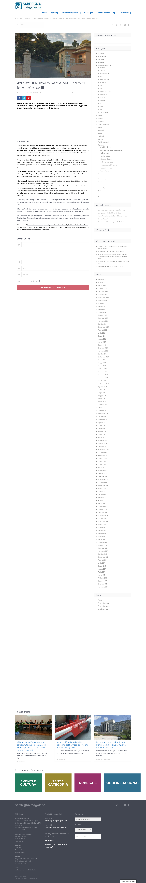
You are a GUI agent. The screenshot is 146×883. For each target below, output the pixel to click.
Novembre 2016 (103, 587)
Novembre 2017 (103, 551)
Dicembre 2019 (102, 476)
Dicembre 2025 (103, 291)
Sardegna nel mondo (106, 162)
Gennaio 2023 (102, 372)
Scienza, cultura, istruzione (108, 165)
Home (44, 13)
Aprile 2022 (101, 399)
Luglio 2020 (102, 461)
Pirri (101, 85)
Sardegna (88, 13)
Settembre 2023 (103, 357)
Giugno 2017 (102, 566)
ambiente (101, 62)
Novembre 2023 (103, 351)
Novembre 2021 (103, 414)
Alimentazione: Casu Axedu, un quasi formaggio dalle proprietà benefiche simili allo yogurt (112, 256)
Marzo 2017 (101, 575)
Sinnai (101, 106)
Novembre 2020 (103, 449)
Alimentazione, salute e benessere (52, 93)
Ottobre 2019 (102, 482)
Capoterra (103, 70)
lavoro (100, 133)
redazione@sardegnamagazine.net (56, 821)
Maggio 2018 (102, 533)
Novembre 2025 (103, 294)
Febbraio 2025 (102, 312)
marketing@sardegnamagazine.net (56, 827)
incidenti (101, 130)
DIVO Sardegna (104, 153)
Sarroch (102, 97)
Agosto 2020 (102, 458)
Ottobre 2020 (102, 452)
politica (100, 139)
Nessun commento (79, 93)
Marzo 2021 (101, 438)
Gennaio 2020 (102, 473)
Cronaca (100, 118)
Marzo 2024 (102, 342)
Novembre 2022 (103, 378)
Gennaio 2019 (102, 509)
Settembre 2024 (103, 327)
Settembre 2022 (103, 384)
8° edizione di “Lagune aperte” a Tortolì (111, 222)
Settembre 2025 (103, 297)
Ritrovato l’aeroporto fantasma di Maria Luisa (113, 262)
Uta (101, 109)
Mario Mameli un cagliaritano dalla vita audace (112, 216)
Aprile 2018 (101, 536)
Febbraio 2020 (102, 470)
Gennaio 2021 (102, 443)
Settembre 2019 (103, 485)
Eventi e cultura (103, 13)
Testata (100, 191)
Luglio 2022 (101, 390)
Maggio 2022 (102, 396)
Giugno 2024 (102, 336)
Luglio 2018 (101, 527)
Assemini (102, 67)
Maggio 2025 (102, 309)
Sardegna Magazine (30, 805)
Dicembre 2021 (102, 411)
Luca (99, 261)
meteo (102, 176)
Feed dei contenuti (104, 603)
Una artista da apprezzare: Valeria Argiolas (112, 247)
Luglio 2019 (101, 491)
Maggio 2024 (102, 339)
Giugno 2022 (102, 393)
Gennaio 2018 (102, 545)
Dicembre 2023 (103, 348)
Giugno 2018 (102, 530)
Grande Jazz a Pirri (104, 219)
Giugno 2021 (102, 429)
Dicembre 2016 (102, 584)
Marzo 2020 (102, 467)
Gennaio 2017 (102, 581)
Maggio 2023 (102, 363)
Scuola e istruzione (106, 168)
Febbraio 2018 (102, 542)
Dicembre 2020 (103, 446)
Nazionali (101, 136)
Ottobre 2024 (102, 324)
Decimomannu (104, 73)
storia (100, 185)
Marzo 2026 (102, 285)
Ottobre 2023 (102, 354)
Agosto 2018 (102, 524)
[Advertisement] (53, 125)
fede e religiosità (103, 124)
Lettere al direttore (106, 159)
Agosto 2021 (102, 423)
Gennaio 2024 (102, 345)
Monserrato (103, 82)
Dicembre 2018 (102, 512)
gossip (100, 127)
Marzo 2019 (101, 503)
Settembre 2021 (103, 420)
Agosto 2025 (102, 300)
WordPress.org (103, 609)
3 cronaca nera (102, 56)
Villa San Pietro (104, 112)
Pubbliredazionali (103, 142)
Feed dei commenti (104, 606)
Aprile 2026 (101, 282)
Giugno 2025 (102, 306)
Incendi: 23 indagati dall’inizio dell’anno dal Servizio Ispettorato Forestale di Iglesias (72, 745)
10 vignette (101, 53)
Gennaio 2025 (102, 315)
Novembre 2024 (103, 321)
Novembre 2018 (103, 515)
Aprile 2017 (101, 572)
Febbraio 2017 (102, 578)
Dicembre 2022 (103, 375)
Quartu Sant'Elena (105, 91)
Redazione (22, 93)
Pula (101, 88)
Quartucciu (103, 94)
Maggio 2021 (102, 432)
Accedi (100, 600)
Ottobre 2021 (102, 417)
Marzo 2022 (102, 402)
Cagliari (53, 13)
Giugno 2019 (102, 494)
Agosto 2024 (102, 330)
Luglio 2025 (101, 303)
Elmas (101, 76)
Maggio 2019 (102, 497)
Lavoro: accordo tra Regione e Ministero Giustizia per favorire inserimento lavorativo (111, 745)
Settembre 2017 (103, 557)
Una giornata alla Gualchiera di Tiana (109, 213)
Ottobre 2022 (102, 381)
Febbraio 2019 (102, 506)
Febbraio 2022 (102, 405)
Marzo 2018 (101, 539)
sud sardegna (102, 188)
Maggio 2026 (102, 279)
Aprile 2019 (101, 500)
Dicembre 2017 (102, 548)
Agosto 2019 (102, 488)
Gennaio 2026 (102, 288)
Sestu (101, 103)
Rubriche (125, 13)
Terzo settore (104, 171)
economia (101, 121)
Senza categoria (103, 179)
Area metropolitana (70, 13)
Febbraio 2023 (102, 369)
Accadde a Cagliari (105, 147)
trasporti (101, 194)
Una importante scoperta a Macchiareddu (111, 210)
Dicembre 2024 (103, 318)
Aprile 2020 (102, 464)
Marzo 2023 (102, 366)
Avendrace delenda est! (116, 251)
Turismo (100, 197)
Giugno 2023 (102, 360)
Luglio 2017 (101, 563)
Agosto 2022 (102, 387)
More (48, 762)
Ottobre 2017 (102, 554)
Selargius (102, 100)
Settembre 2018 (103, 521)
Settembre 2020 (103, 455)
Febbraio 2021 (102, 441)
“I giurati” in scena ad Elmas (114, 266)
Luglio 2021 (101, 426)
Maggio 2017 (102, 569)
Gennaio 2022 (102, 408)
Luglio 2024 (102, 333)
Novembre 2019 (103, 479)
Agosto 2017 (102, 560)
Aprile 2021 (101, 435)
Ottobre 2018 (102, 518)
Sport (115, 13)
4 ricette (101, 59)
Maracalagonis (104, 79)
